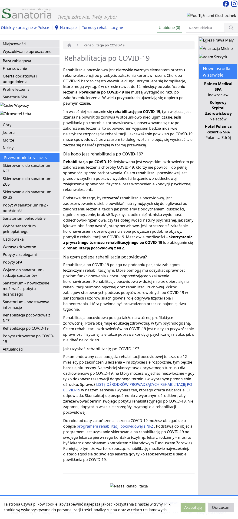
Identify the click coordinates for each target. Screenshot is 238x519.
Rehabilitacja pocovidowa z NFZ (26, 318)
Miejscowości (14, 43)
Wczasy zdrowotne (19, 246)
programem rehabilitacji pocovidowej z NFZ (115, 426)
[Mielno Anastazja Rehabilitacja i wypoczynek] (216, 49)
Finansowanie (15, 68)
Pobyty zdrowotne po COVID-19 (28, 338)
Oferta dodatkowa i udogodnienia (20, 79)
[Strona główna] (69, 45)
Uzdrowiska (13, 239)
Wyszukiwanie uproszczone (27, 51)
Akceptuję (193, 507)
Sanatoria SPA (15, 97)
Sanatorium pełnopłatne (24, 218)
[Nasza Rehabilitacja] (129, 487)
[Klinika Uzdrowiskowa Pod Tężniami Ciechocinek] (211, 16)
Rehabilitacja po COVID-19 (26, 328)
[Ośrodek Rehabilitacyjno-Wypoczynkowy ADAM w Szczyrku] (213, 57)
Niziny (8, 147)
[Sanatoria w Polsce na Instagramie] (234, 3)
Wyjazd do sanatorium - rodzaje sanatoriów (23, 272)
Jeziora (9, 132)
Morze (8, 140)
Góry (7, 124)
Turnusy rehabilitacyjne (102, 27)
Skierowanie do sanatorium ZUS (27, 181)
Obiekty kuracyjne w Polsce (25, 27)
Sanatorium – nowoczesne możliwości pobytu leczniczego (26, 288)
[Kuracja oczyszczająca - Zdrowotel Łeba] (15, 114)
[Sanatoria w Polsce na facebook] (226, 3)
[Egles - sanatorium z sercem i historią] (216, 41)
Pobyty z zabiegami (20, 254)
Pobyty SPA (12, 262)
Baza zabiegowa (17, 60)
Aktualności (13, 349)
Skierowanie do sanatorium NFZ (27, 168)
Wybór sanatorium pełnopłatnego (19, 228)
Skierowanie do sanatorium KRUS (27, 194)
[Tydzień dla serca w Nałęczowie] (14, 106)
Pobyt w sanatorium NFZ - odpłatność (25, 208)
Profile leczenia (16, 89)
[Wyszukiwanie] (231, 28)
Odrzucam (221, 507)
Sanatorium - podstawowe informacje (26, 304)
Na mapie (68, 27)
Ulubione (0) (169, 27)
